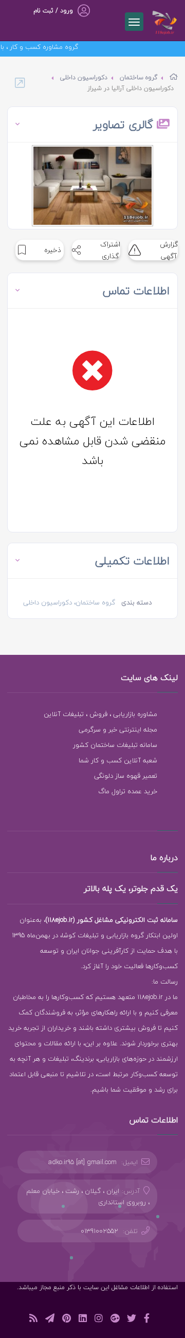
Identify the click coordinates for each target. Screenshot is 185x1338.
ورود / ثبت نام (53, 10)
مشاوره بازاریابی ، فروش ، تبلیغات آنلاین (100, 714)
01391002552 (99, 1231)
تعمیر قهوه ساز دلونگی (125, 775)
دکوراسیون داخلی (83, 77)
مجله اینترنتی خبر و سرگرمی (118, 729)
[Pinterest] (66, 1319)
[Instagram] (99, 1319)
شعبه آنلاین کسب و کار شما (118, 760)
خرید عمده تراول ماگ (127, 791)
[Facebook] (147, 1319)
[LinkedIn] (83, 1319)
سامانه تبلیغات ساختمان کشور (115, 745)
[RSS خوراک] (33, 1319)
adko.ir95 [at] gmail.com (82, 1162)
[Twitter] (131, 1319)
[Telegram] (49, 1319)
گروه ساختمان (138, 77)
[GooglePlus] (114, 1319)
